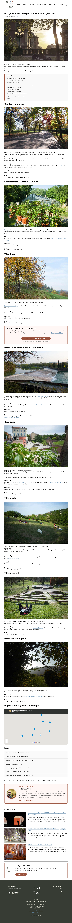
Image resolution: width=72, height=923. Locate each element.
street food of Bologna (56, 482)
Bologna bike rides (42, 396)
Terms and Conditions (36, 911)
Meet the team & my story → (26, 800)
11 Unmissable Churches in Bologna (40, 845)
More (61, 4)
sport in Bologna (38, 628)
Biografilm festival (24, 482)
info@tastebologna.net (14, 888)
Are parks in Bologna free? (14, 764)
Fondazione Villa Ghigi (11, 306)
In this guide (8, 75)
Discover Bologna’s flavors (36, 338)
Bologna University (10, 230)
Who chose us (57, 886)
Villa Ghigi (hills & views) (13, 82)
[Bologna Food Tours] (9, 4)
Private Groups (42, 4)
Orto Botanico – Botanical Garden (15, 80)
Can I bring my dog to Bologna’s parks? (17, 768)
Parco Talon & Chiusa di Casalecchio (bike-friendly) (20, 85)
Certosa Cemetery (41, 405)
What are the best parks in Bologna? (17, 756)
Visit (17, 16)
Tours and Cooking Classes (26, 4)
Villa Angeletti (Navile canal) (14, 91)
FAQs (8, 98)
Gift (50, 4)
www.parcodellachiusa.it (11, 417)
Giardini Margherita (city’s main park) (16, 78)
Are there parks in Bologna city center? (17, 753)
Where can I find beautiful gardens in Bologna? (20, 760)
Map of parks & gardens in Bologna (16, 96)
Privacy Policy (36, 912)
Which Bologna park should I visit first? (17, 771)
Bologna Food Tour (57, 333)
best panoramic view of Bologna (33, 696)
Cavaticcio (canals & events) (14, 87)
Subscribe (21, 874)
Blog (55, 4)
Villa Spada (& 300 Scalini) (13, 89)
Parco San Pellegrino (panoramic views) (17, 93)
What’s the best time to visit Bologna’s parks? (19, 775)
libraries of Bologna (14, 558)
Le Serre (59, 165)
